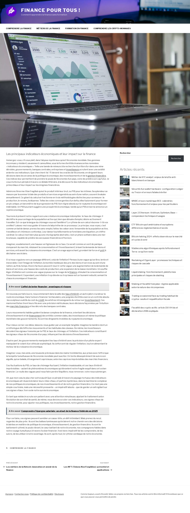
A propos (9, 494)
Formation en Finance (77, 28)
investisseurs (72, 169)
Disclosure (59, 494)
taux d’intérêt (72, 294)
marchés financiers (19, 306)
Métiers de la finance (48, 28)
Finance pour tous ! (50, 10)
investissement (92, 300)
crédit (41, 300)
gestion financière (97, 176)
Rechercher (125, 153)
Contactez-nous (22, 494)
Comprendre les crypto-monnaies (112, 28)
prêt (102, 250)
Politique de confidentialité (41, 494)
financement (35, 315)
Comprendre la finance (19, 28)
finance (73, 272)
